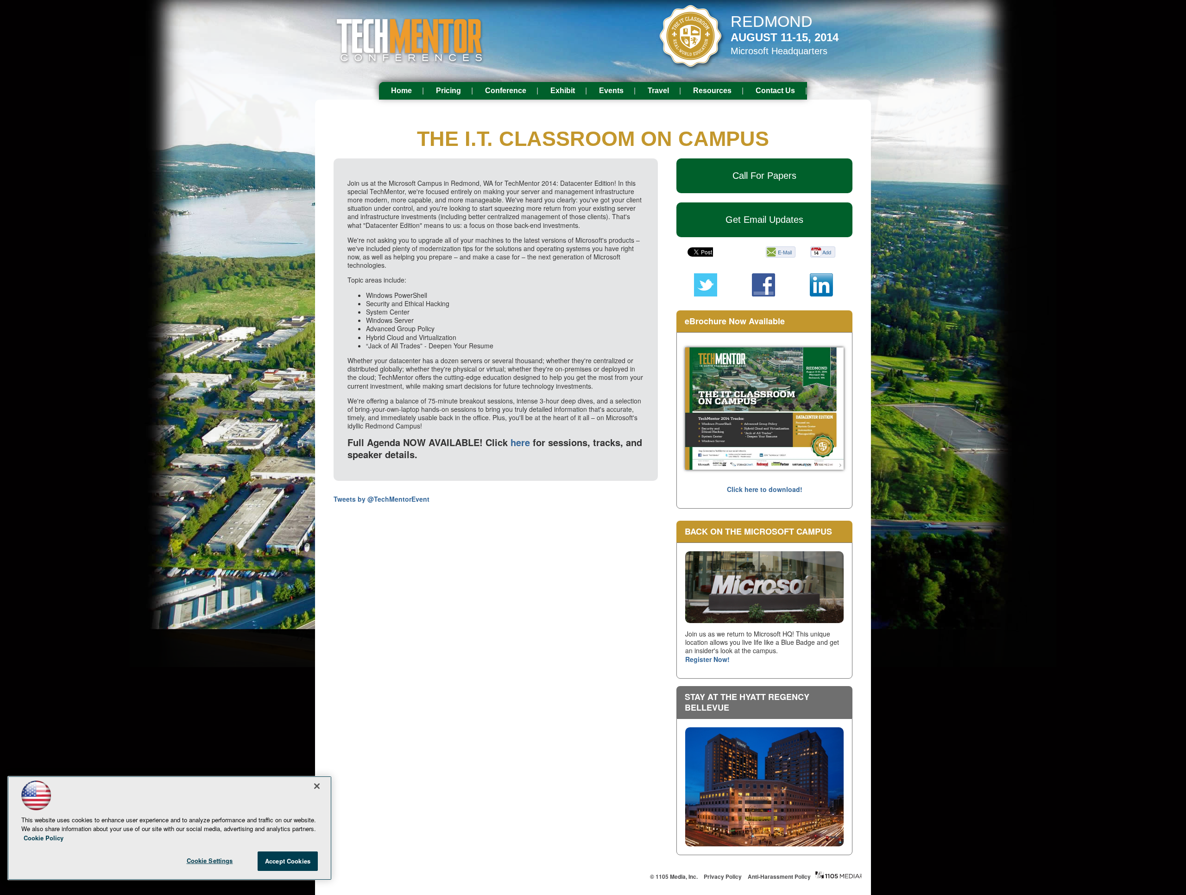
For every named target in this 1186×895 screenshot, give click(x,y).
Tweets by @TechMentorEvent (381, 499)
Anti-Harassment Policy (779, 876)
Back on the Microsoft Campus (758, 531)
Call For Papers (764, 175)
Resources (712, 91)
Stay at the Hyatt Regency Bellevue (747, 702)
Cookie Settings (210, 860)
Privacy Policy (723, 876)
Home (401, 91)
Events (611, 91)
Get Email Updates (764, 219)
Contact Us (775, 91)
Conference (505, 91)
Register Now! (707, 659)
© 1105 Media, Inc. (674, 876)
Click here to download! (764, 489)
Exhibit (562, 91)
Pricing (448, 91)
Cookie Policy (43, 837)
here (520, 442)
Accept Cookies (287, 861)
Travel (658, 91)
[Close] (317, 786)
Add (826, 252)
